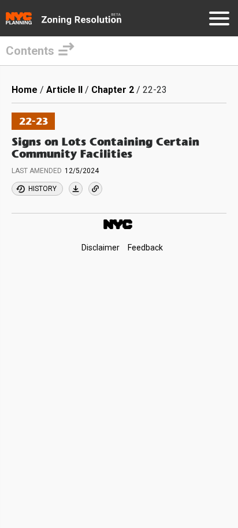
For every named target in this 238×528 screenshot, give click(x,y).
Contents (30, 51)
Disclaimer (100, 247)
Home (25, 89)
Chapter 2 (112, 89)
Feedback (145, 247)
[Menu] (219, 20)
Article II (64, 89)
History (42, 189)
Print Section (76, 189)
